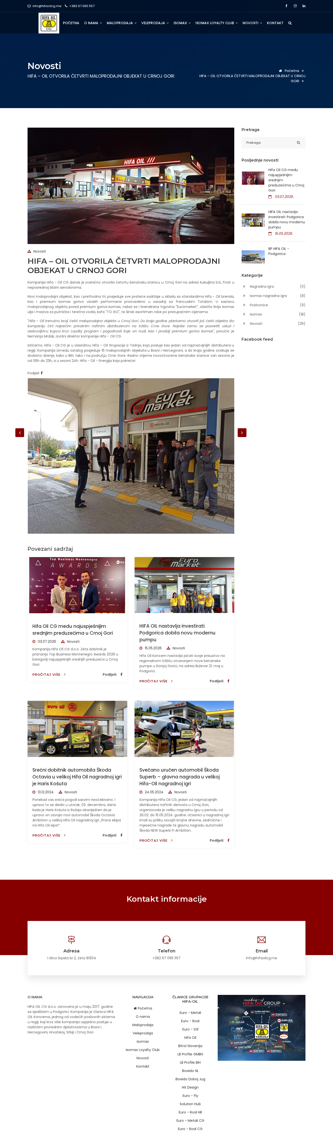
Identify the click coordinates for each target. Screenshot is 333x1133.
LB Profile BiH (190, 1062)
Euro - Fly (190, 1095)
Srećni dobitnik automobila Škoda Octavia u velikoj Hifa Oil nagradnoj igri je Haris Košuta (77, 777)
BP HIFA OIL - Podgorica (278, 251)
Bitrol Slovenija (190, 1045)
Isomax (181, 22)
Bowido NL (190, 1070)
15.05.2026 (153, 648)
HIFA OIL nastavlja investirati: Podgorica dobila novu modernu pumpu (177, 633)
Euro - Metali (190, 1012)
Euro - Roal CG (190, 1128)
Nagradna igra (277, 286)
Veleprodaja (153, 22)
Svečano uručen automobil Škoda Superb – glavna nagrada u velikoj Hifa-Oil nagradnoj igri (179, 777)
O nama (91, 22)
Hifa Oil (190, 1037)
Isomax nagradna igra (277, 295)
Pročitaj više (47, 674)
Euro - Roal (190, 1021)
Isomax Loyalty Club (215, 22)
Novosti (251, 22)
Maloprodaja (120, 22)
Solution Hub (190, 1104)
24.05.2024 (153, 792)
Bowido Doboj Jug (190, 1079)
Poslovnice (277, 305)
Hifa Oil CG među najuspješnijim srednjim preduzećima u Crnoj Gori (72, 629)
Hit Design (190, 1087)
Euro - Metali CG (190, 1120)
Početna (71, 22)
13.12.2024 (45, 792)
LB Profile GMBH (190, 1054)
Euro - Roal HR (190, 1112)
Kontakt (275, 22)
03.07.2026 (46, 641)
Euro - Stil (190, 1029)
